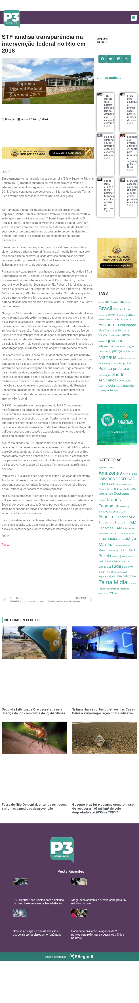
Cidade (117, 309)
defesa (102, 319)
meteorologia (105, 363)
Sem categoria (126, 576)
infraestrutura (108, 346)
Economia (108, 324)
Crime (122, 314)
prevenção (104, 375)
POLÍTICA (128, 550)
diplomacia (125, 319)
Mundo (103, 550)
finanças (103, 335)
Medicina (122, 358)
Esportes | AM (110, 528)
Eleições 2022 (117, 511)
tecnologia (106, 385)
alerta (101, 302)
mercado (131, 358)
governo (115, 340)
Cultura (130, 314)
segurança (107, 380)
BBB (101, 484)
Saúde (118, 374)
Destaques (109, 499)
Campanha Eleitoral (124, 484)
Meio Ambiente (123, 545)
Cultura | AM (105, 493)
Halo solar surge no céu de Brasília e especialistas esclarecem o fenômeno (111, 146)
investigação (127, 346)
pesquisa (117, 363)
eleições (103, 330)
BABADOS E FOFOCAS (116, 479)
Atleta (127, 302)
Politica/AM (114, 550)
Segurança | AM (106, 576)
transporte (105, 390)
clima (126, 309)
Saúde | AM (104, 572)
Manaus (107, 357)
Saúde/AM (127, 567)
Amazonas (110, 473)
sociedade (123, 380)
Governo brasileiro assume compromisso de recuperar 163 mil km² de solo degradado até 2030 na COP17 (103, 808)
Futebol (125, 335)
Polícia (104, 555)
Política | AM (118, 556)
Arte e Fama (130, 473)
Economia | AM (125, 507)
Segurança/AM (119, 572)
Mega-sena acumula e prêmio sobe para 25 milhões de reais (132, 108)
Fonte (5, 544)
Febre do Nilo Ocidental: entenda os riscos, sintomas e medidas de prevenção (34, 806)
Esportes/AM (125, 522)
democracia (112, 319)
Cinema (102, 489)
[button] (134, 18)
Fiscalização (114, 335)
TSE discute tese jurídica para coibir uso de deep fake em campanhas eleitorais (38, 901)
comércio (102, 315)
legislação (128, 351)
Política (105, 368)
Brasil (105, 308)
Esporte (123, 330)
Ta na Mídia (112, 582)
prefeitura (121, 368)
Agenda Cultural (106, 467)
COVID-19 (113, 315)
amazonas (114, 301)
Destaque (121, 493)
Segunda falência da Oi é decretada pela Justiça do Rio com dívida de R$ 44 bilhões (33, 711)
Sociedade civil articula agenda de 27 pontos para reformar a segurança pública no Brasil (97, 934)
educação (128, 325)
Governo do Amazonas (122, 533)
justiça (117, 351)
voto (116, 390)
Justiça (129, 538)
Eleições (103, 511)
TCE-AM (132, 583)
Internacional (109, 538)
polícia (127, 363)
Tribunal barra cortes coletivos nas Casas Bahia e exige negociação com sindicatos (103, 711)
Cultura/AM (129, 489)
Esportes (105, 522)
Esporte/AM (125, 517)
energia (113, 330)
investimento (104, 351)
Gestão (101, 341)
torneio (119, 386)
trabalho (129, 385)
